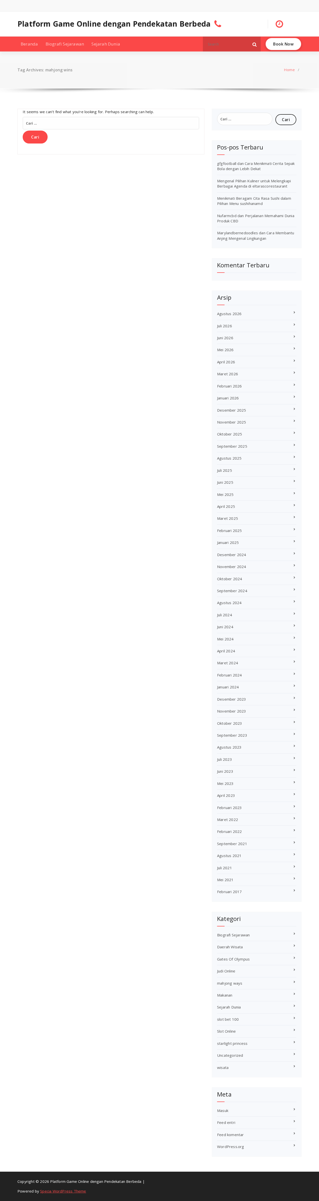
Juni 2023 (225, 771)
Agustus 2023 (229, 747)
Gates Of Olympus (233, 959)
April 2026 (226, 361)
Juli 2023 (224, 759)
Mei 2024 (225, 638)
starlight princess (232, 1043)
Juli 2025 (224, 470)
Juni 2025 (225, 482)
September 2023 (232, 735)
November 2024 (231, 566)
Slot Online (226, 1031)
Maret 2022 (227, 819)
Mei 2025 (225, 494)
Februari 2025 (229, 530)
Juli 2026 (224, 325)
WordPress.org (230, 1146)
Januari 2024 (228, 686)
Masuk (222, 1110)
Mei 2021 (225, 879)
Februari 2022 (229, 831)
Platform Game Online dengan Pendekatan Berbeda (114, 23)
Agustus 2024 (229, 602)
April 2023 (226, 795)
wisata (223, 1067)
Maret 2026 (227, 373)
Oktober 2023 (229, 723)
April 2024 (226, 650)
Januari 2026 (228, 397)
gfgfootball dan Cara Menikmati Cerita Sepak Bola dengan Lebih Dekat (256, 166)
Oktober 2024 (229, 578)
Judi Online (226, 970)
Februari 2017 (229, 891)
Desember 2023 (231, 699)
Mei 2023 (225, 783)
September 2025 (232, 446)
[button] (255, 44)
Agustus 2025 (229, 458)
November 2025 (231, 422)
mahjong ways (229, 983)
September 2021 (232, 843)
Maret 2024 (227, 662)
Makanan (224, 995)
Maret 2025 (227, 518)
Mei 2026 (225, 349)
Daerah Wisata (230, 946)
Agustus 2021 (229, 855)
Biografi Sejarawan (65, 44)
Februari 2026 (229, 386)
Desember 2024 (231, 554)
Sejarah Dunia (105, 44)
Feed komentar (230, 1134)
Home (289, 69)
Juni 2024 (225, 626)
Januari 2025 (228, 542)
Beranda (29, 44)
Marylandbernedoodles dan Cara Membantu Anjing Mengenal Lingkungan (255, 235)
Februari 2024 (229, 675)
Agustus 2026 (229, 313)
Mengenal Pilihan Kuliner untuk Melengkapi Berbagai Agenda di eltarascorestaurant (254, 183)
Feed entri (226, 1122)
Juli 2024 (224, 614)
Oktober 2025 (229, 434)
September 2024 (232, 590)
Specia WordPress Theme (63, 1191)
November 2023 (231, 711)
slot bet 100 (228, 1019)
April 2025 (226, 506)
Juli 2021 (224, 867)
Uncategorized (230, 1055)
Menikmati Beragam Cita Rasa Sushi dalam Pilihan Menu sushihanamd (254, 201)
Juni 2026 (225, 337)
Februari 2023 (229, 807)
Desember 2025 (231, 410)
